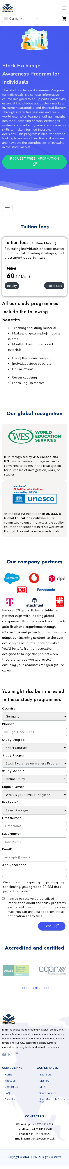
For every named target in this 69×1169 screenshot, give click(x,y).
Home (8, 1074)
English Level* (13, 787)
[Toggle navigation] (7, 207)
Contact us (11, 1087)
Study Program (14, 755)
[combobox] (20, 19)
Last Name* (11, 834)
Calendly (10, 1099)
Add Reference (14, 865)
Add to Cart (54, 286)
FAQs (8, 1093)
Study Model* (13, 771)
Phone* (8, 724)
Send (48, 926)
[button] (22, 988)
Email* (7, 849)
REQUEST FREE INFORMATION (34, 158)
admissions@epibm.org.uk (34, 1138)
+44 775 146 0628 (34, 1124)
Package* (10, 802)
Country (8, 708)
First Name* (11, 818)
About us (10, 1080)
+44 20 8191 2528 (34, 1129)
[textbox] (20, 18)
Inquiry (12, 286)
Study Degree (13, 740)
